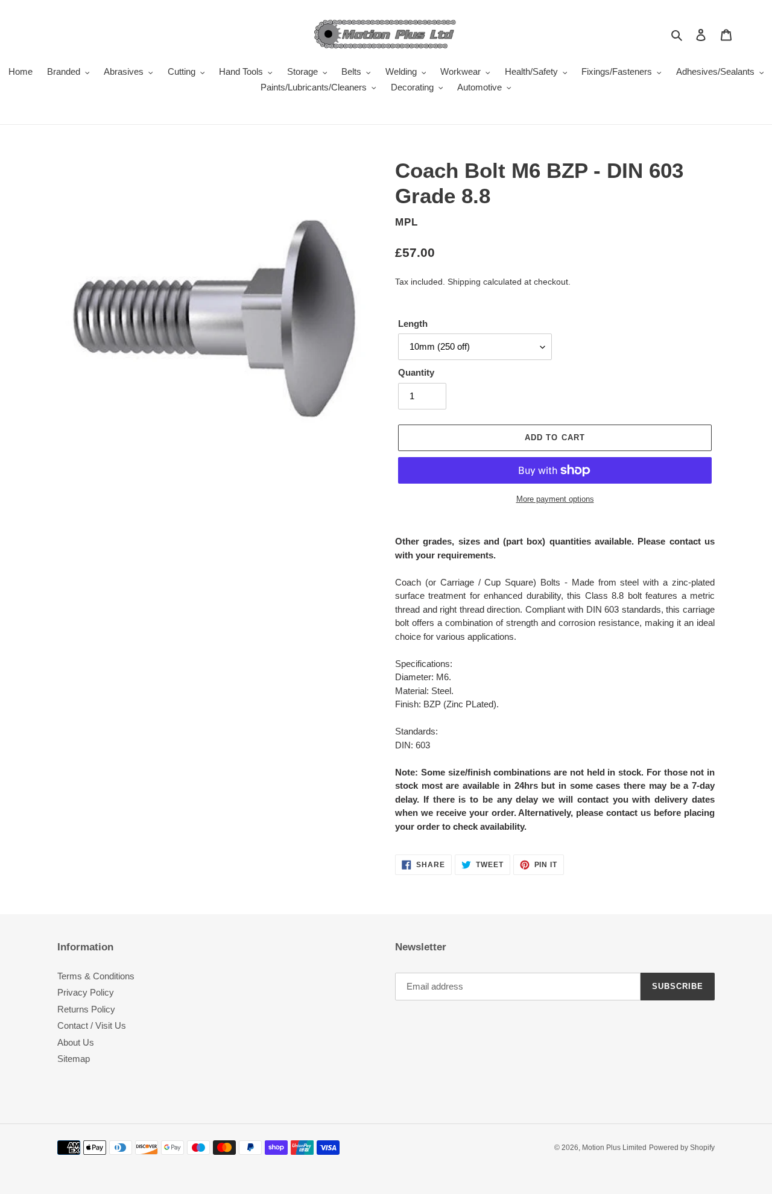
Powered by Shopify (682, 1147)
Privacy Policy (85, 992)
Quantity (416, 372)
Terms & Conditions (95, 976)
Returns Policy (86, 1009)
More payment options (555, 499)
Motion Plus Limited (614, 1147)
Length (413, 323)
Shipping (464, 281)
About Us (75, 1042)
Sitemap (73, 1058)
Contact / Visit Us (91, 1025)
